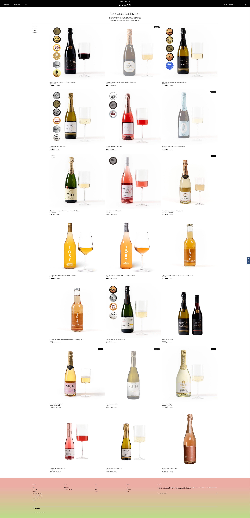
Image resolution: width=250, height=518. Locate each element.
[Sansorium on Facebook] (33, 508)
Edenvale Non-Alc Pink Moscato (113, 211)
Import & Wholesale (37, 498)
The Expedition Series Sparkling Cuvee (115, 339)
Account (35, 489)
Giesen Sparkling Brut (167, 404)
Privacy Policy (67, 487)
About (225, 4)
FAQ (34, 487)
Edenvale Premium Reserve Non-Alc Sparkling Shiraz (62, 82)
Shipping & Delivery (37, 493)
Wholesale (232, 4)
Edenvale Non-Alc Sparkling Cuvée (58, 146)
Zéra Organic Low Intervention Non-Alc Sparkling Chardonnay (65, 211)
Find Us (34, 500)
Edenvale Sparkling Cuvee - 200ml (114, 468)
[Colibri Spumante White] (133, 374)
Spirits (96, 491)
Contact (35, 491)
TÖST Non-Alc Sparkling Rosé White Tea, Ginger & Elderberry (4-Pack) (66, 339)
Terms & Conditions (68, 489)
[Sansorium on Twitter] (37, 508)
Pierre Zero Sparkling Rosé (56, 404)
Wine (96, 487)
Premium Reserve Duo (167, 339)
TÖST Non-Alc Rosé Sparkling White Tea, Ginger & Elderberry (120, 275)
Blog (127, 487)
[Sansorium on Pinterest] (39, 508)
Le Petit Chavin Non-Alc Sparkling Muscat (172, 211)
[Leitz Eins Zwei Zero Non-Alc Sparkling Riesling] (189, 116)
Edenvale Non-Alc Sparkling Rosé (114, 146)
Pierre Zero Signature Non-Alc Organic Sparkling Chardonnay (121, 82)
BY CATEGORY (6, 4)
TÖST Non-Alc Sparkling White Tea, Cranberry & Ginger (63, 275)
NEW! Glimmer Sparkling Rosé (169, 468)
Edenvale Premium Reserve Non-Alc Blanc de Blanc (174, 82)
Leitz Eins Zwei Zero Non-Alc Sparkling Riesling (173, 146)
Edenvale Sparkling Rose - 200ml (58, 468)
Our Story (128, 489)
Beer (96, 489)
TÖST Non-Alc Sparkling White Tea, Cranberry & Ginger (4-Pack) (177, 275)
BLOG (26, 4)
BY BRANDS (17, 4)
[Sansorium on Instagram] (35, 508)
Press (127, 491)
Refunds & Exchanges (38, 496)
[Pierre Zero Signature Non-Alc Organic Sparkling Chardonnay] (133, 52)
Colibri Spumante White (112, 404)
